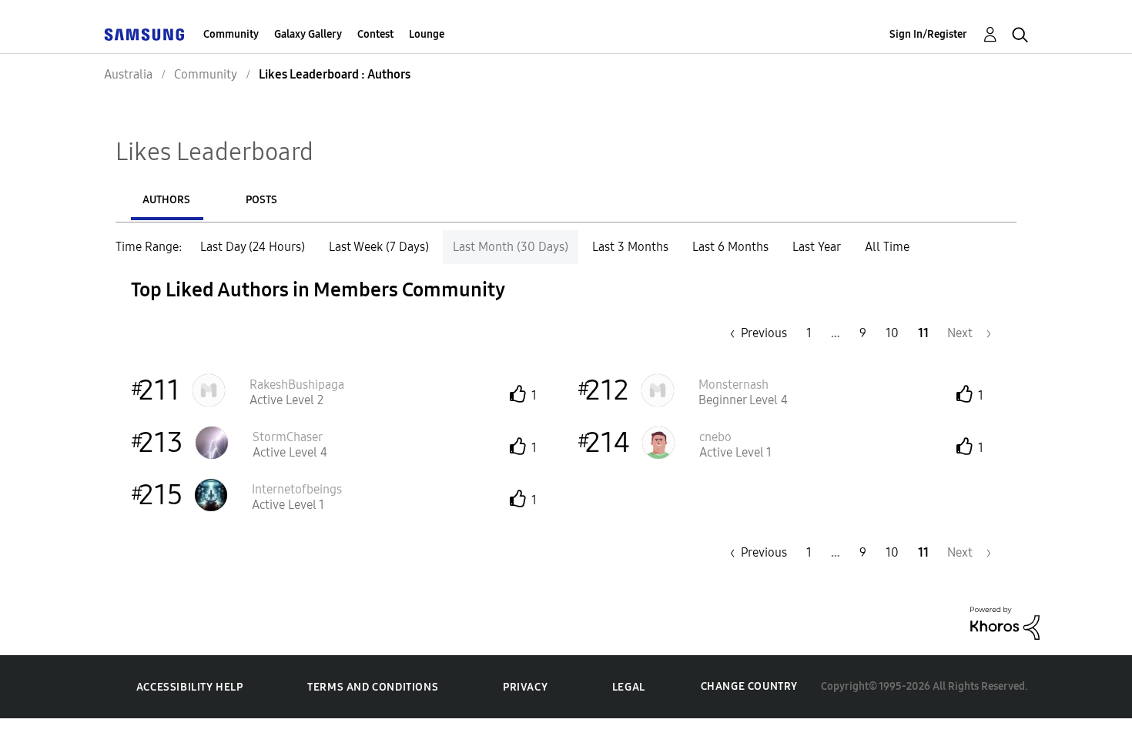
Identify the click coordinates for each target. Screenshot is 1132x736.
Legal (628, 687)
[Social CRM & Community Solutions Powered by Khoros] (1005, 622)
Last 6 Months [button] (730, 246)
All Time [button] (887, 246)
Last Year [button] (816, 246)
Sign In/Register (928, 34)
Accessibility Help (189, 687)
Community (231, 34)
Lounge (426, 34)
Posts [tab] (261, 199)
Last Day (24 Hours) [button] (252, 246)
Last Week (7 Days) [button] (379, 246)
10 (892, 333)
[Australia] (144, 34)
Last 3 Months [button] (630, 246)
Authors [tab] (166, 199)
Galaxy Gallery (308, 34)
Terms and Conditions (372, 687)
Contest (375, 34)
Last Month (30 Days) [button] (510, 246)
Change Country (749, 686)
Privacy (525, 687)
